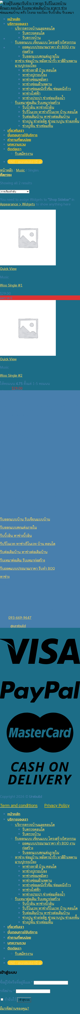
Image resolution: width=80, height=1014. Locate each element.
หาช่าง (4, 576)
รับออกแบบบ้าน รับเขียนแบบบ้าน (25, 519)
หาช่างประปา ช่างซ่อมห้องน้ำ (43, 97)
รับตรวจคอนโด (33, 32)
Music (20, 170)
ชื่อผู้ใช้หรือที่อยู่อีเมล (16, 982)
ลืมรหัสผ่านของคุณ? (14, 1008)
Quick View (8, 268)
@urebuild (18, 625)
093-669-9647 (19, 617)
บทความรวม (16, 144)
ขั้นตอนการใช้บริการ (22, 135)
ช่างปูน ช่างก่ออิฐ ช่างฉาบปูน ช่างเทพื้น (50, 121)
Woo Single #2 (11, 375)
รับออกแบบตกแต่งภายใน (40, 56)
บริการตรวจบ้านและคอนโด (35, 28)
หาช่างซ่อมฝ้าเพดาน (37, 83)
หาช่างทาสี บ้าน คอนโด (39, 70)
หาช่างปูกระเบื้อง (34, 74)
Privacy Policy (57, 805)
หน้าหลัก (13, 19)
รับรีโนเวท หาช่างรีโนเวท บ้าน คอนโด (50, 111)
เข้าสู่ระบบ (24, 999)
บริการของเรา (17, 24)
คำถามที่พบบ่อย (19, 140)
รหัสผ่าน (7, 990)
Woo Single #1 (11, 285)
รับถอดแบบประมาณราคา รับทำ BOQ (27, 568)
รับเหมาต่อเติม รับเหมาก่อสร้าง (37, 102)
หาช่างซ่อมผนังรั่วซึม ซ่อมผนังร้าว (46, 88)
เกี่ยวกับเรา (15, 130)
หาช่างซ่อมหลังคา (35, 79)
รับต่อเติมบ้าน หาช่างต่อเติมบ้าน (46, 116)
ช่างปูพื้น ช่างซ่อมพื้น (37, 125)
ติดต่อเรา (14, 149)
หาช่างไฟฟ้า (31, 93)
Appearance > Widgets (17, 204)
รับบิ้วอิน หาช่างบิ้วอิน (38, 107)
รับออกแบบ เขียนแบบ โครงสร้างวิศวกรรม (45, 42)
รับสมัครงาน (24, 153)
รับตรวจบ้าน (31, 37)
